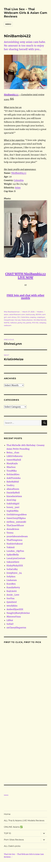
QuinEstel (12, 602)
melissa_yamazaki (16, 521)
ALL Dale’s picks (12, 846)
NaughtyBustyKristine (18, 613)
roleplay (42, 323)
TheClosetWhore (15, 525)
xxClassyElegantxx (16, 627)
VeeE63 (10, 485)
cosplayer (41, 317)
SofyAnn (11, 576)
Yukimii (11, 547)
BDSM (38, 314)
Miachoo (11, 467)
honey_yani (13, 507)
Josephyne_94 (14, 573)
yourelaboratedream (17, 536)
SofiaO (10, 624)
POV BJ (35, 323)
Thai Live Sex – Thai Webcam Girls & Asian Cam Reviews (25, 12)
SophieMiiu (12, 511)
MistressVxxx (14, 616)
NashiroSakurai (15, 543)
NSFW (6, 323)
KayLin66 (12, 591)
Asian (18, 187)
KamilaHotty (13, 587)
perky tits (21, 323)
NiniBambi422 (11, 94)
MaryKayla (12, 463)
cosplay (33, 317)
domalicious (13, 529)
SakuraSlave (13, 562)
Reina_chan (13, 452)
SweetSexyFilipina (16, 518)
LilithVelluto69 (14, 456)
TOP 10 (7, 833)
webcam (7, 325)
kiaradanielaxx (14, 496)
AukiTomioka (14, 478)
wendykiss (12, 605)
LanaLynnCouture (16, 558)
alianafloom (13, 489)
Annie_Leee (13, 594)
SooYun (11, 598)
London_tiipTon (15, 551)
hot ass (18, 320)
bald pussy (30, 314)
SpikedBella (13, 554)
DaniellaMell (13, 492)
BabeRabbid (13, 481)
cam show (12, 317)
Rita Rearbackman (12, 312)
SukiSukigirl (13, 503)
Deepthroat (9, 320)
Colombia (19, 180)
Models (40, 312)
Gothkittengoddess (17, 514)
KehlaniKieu (13, 474)
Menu (8, 24)
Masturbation (27, 320)
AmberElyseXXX (15, 609)
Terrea (10, 532)
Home (7, 814)
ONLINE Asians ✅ (13, 827)
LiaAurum (12, 580)
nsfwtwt (13, 323)
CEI (18, 317)
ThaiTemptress (14, 540)
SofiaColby (12, 569)
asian (6, 314)
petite (28, 323)
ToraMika (12, 470)
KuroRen (11, 583)
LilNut (10, 620)
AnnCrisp (11, 500)
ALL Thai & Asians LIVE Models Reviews (24, 820)
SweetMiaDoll (14, 459)
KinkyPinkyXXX (15, 565)
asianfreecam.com (17, 314)
